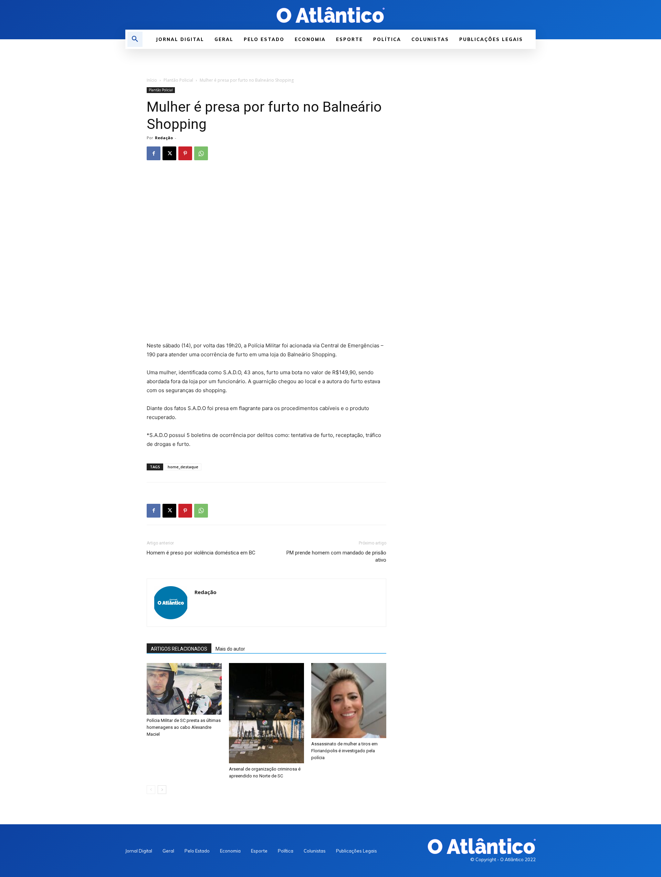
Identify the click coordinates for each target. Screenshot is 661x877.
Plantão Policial (178, 80)
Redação (164, 137)
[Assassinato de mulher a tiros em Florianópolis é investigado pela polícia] (348, 700)
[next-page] (162, 789)
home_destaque (183, 466)
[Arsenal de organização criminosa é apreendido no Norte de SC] (266, 713)
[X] (169, 153)
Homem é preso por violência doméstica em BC (201, 553)
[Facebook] (153, 153)
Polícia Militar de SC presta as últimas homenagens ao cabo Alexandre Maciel (184, 727)
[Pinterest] (185, 153)
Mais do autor (230, 649)
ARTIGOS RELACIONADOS (179, 649)
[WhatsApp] (201, 153)
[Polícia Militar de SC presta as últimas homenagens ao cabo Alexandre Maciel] (184, 689)
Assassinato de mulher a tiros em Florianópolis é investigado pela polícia (344, 750)
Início (152, 80)
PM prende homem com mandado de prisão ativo (336, 556)
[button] (135, 39)
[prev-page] (151, 789)
